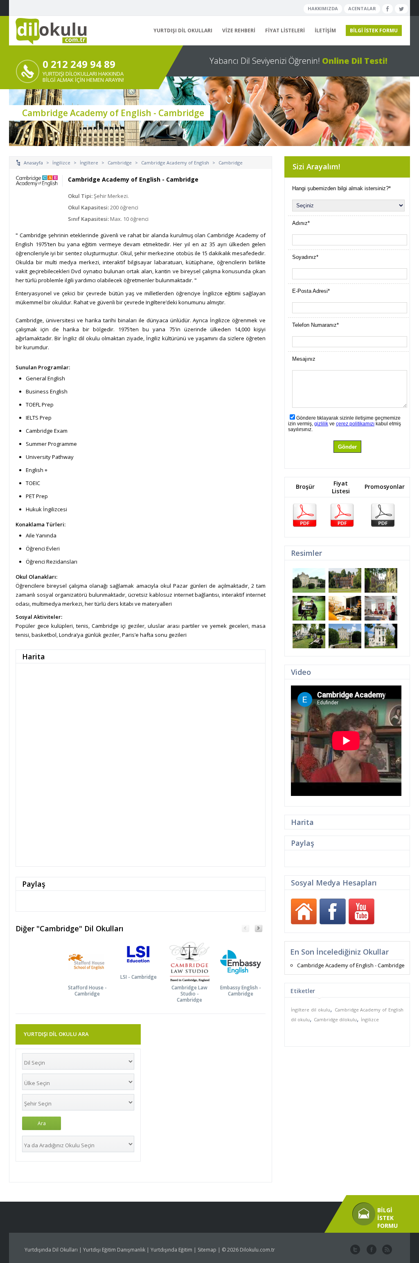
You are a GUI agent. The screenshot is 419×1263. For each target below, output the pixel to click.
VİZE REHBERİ (238, 30)
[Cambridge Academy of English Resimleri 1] (309, 580)
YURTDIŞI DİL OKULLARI (182, 30)
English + (36, 470)
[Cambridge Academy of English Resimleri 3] (381, 580)
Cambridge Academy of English (175, 163)
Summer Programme (51, 443)
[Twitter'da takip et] (401, 8)
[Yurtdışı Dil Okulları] (48, 31)
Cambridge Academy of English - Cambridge (351, 965)
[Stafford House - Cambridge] (92, 954)
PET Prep (37, 496)
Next (258, 929)
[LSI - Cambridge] (143, 954)
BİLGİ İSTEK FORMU (374, 30)
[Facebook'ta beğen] (387, 8)
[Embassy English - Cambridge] (245, 954)
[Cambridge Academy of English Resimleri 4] (309, 608)
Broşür (305, 486)
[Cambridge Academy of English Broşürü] (304, 514)
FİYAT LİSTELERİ (285, 30)
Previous (245, 929)
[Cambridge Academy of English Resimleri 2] (345, 580)
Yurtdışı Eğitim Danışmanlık (114, 1249)
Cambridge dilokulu (335, 1019)
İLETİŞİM (325, 30)
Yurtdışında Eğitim (171, 1249)
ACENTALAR (362, 8)
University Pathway (50, 457)
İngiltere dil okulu (310, 1010)
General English (45, 378)
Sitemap (207, 1249)
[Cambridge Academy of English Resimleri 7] (309, 636)
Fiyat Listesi (341, 487)
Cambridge (120, 163)
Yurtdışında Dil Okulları (51, 1249)
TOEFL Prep (40, 404)
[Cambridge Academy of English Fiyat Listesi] (342, 514)
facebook (371, 1250)
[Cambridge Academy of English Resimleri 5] (345, 608)
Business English (47, 391)
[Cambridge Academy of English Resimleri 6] (381, 608)
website (386, 1250)
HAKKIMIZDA (323, 8)
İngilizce (61, 163)
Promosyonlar (385, 486)
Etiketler (303, 991)
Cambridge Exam (47, 430)
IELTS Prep (39, 417)
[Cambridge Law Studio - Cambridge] (194, 954)
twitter (355, 1250)
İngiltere (89, 163)
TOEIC (33, 483)
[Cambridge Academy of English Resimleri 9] (381, 636)
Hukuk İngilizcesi (46, 509)
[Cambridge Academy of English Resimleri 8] (345, 636)
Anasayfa (33, 163)
